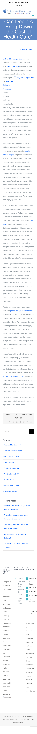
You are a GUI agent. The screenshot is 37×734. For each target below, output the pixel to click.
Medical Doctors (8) (11, 468)
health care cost (13, 66)
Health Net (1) (9, 462)
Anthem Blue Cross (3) (12, 445)
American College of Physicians (8, 85)
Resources (31, 595)
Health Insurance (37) (12, 456)
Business (31, 591)
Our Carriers (31, 600)
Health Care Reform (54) (13, 451)
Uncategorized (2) (10, 491)
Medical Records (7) (11, 474)
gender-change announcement (21, 311)
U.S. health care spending (12, 59)
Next (30, 49)
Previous (23, 49)
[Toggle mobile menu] (33, 15)
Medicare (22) (9, 480)
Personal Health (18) (11, 485)
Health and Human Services (13, 376)
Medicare (31, 588)
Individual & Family (31, 581)
